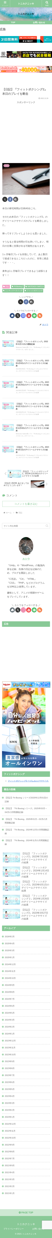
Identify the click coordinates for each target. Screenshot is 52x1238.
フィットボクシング (34, 291)
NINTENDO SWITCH (35, 287)
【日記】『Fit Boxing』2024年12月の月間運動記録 (27, 832)
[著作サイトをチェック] (12, 315)
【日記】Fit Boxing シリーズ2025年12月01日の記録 (26, 800)
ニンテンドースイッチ (14, 291)
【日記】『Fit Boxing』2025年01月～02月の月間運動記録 (26, 821)
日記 (7, 287)
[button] (15, 199)
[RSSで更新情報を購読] (39, 315)
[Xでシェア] (4, 199)
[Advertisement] (26, 132)
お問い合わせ (38, 1229)
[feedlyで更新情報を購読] (34, 315)
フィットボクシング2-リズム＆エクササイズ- (28, 781)
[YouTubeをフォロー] (28, 315)
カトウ (26, 558)
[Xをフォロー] (17, 315)
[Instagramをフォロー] (23, 315)
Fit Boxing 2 (18, 287)
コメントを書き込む (26, 503)
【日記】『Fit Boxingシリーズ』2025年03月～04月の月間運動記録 (26, 810)
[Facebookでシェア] (10, 199)
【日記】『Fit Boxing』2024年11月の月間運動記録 (27, 842)
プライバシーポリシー (13, 1229)
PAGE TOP (27, 1212)
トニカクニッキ (26, 3)
